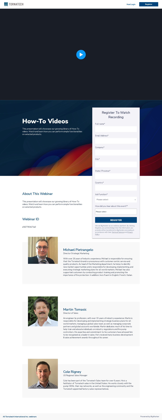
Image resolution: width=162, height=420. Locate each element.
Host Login (131, 4)
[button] (81, 54)
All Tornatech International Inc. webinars (19, 416)
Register (148, 4)
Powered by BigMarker (149, 416)
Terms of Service (118, 232)
